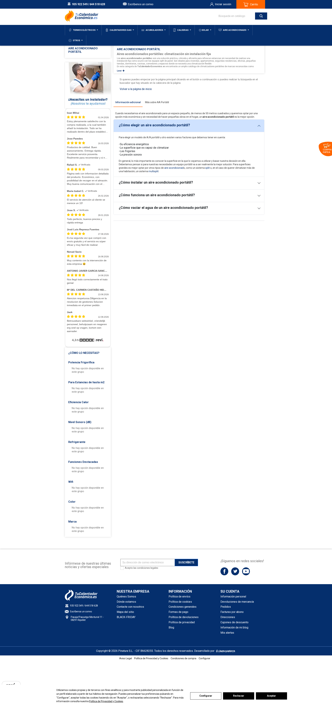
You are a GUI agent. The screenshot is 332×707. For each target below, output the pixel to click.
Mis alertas (227, 632)
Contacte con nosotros (130, 606)
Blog (171, 627)
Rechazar (238, 695)
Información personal (233, 596)
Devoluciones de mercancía (237, 601)
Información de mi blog (234, 627)
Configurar (205, 695)
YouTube (246, 571)
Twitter (235, 571)
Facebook (224, 571)
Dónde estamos (126, 601)
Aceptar (271, 695)
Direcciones (227, 617)
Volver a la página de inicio (136, 89)
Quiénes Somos (126, 596)
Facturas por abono (232, 612)
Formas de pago (178, 612)
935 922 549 (79, 4)
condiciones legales (147, 567)
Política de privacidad (182, 622)
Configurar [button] (204, 658)
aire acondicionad (173, 167)
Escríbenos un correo (140, 4)
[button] (88, 351)
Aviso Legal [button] (125, 658)
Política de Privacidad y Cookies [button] (151, 658)
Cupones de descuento (234, 622)
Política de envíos (179, 596)
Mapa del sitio (125, 612)
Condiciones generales (182, 606)
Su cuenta (229, 591)
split (207, 167)
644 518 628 (97, 4)
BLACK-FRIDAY (126, 617)
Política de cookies (180, 601)
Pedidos (225, 606)
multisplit (154, 171)
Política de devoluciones (184, 617)
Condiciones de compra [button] (183, 658)
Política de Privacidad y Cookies (106, 701)
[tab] (128, 102)
